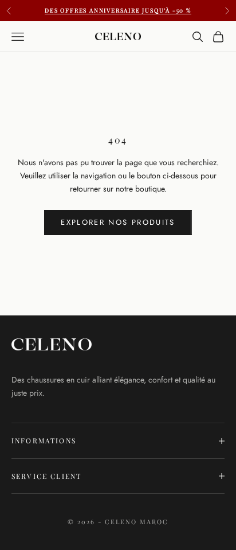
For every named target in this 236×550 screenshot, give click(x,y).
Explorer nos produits (118, 222)
